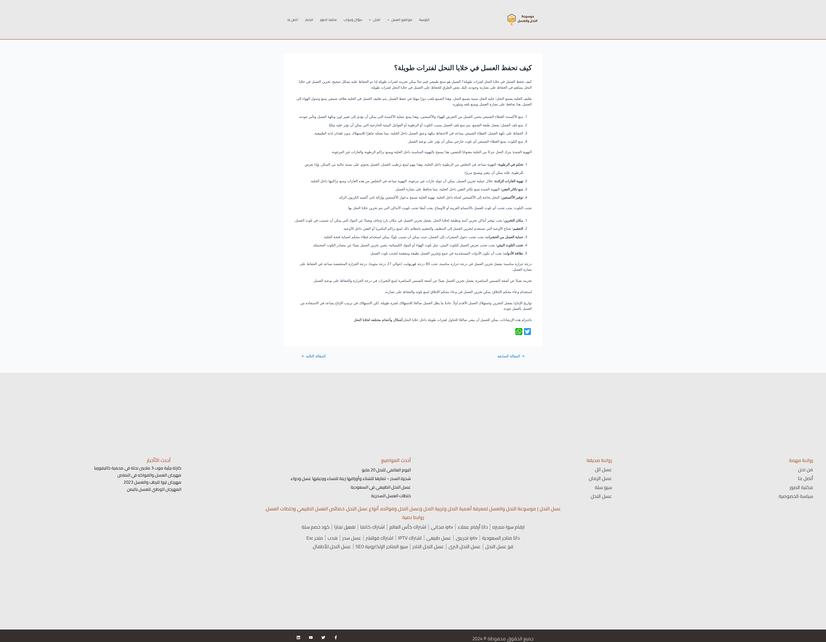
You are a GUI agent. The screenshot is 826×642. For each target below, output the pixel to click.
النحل (376, 19)
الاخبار (309, 19)
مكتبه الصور (328, 19)
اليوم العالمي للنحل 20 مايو (386, 470)
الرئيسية (424, 19)
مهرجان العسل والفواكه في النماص (149, 475)
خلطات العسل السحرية (391, 496)
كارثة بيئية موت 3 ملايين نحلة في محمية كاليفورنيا (137, 468)
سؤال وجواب (353, 19)
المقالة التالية (313, 356)
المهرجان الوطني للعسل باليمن (154, 489)
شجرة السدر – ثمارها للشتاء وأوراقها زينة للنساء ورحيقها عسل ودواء (351, 478)
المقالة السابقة (511, 356)
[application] (389, 19)
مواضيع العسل (401, 19)
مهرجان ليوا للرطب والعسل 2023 (152, 482)
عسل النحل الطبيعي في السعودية (381, 487)
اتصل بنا (292, 19)
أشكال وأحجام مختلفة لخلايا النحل (378, 320)
